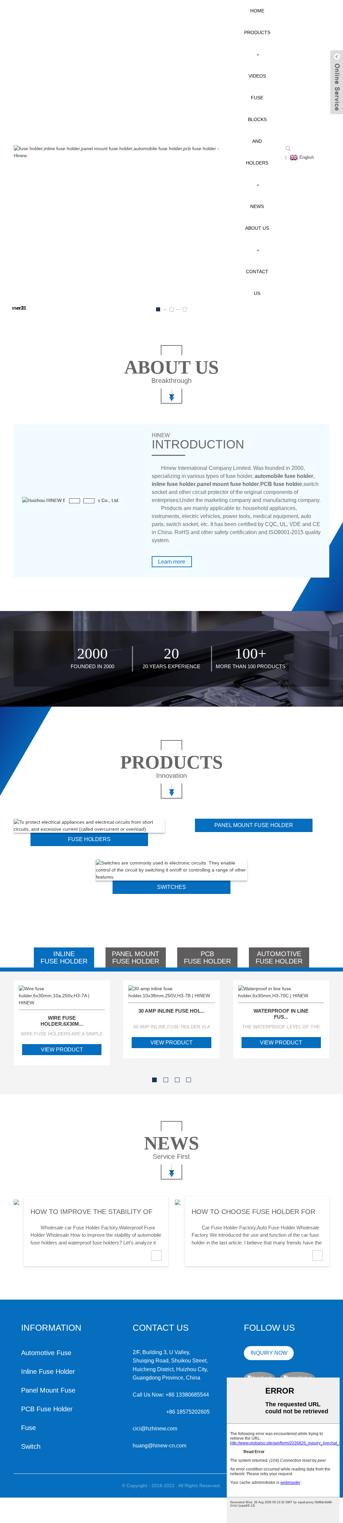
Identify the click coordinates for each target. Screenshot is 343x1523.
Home (257, 10)
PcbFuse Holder (207, 957)
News (257, 206)
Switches (171, 887)
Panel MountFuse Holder (135, 957)
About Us (257, 228)
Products (257, 32)
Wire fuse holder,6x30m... (62, 1021)
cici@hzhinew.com (155, 1428)
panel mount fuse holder (253, 825)
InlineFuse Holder (64, 957)
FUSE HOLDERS (89, 839)
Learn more (171, 562)
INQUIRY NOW (269, 1353)
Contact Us (257, 282)
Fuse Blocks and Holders (257, 130)
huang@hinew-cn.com (159, 1445)
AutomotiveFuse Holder (279, 957)
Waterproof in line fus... (281, 1014)
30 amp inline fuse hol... (171, 1011)
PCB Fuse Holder (47, 1409)
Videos (257, 76)
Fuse (28, 1427)
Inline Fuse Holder (48, 1371)
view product (62, 1049)
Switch (31, 1446)
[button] (158, 309)
